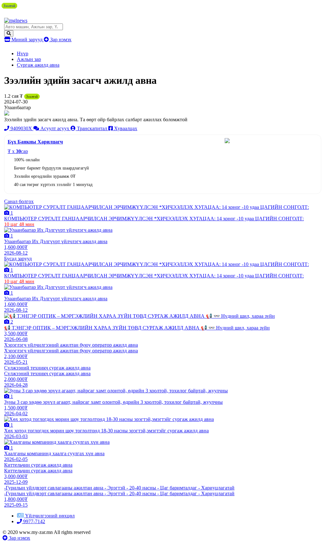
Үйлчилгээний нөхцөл (50, 515)
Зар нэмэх (60, 39)
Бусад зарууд (18, 258)
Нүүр (22, 53)
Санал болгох (19, 201)
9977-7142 (33, 521)
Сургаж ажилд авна (38, 65)
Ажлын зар (29, 59)
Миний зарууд (27, 39)
